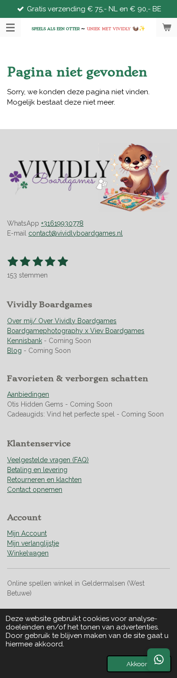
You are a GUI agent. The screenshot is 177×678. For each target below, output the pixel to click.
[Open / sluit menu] (10, 27)
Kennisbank (24, 340)
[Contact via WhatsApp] (158, 659)
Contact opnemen (34, 489)
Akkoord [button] (139, 664)
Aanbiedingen (28, 394)
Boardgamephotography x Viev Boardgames (75, 331)
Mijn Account (27, 533)
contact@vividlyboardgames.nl (75, 233)
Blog (14, 350)
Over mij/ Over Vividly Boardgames (62, 321)
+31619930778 (62, 223)
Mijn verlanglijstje (33, 543)
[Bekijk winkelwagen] (166, 27)
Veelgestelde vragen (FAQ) (48, 460)
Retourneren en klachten (44, 479)
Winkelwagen (28, 553)
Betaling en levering (37, 470)
